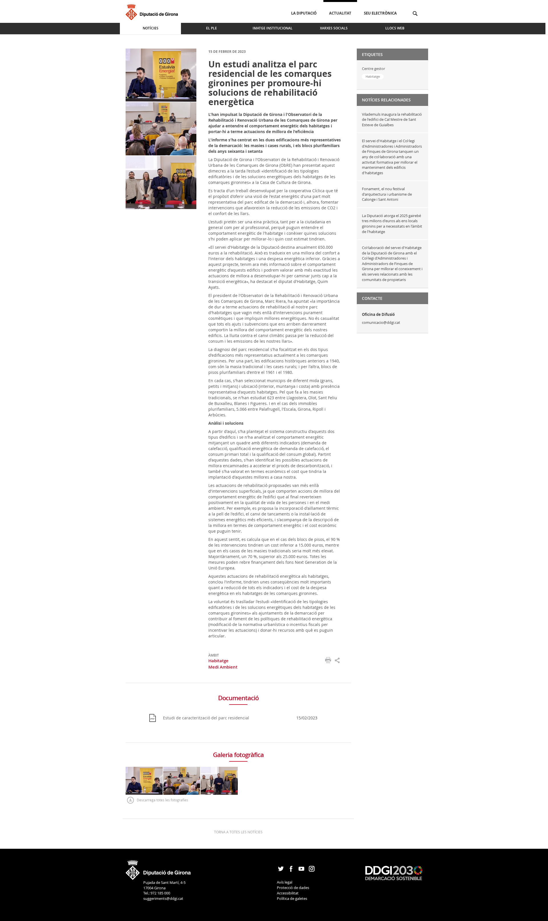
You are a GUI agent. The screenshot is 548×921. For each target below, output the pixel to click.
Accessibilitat (288, 893)
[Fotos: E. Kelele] (161, 74)
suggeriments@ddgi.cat (163, 898)
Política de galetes (292, 898)
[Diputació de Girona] (153, 11)
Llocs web (394, 28)
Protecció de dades (293, 887)
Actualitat (340, 13)
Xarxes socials (334, 28)
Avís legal (284, 882)
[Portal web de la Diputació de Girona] (158, 868)
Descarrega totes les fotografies (162, 800)
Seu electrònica (380, 13)
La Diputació (304, 13)
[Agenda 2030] (393, 872)
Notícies (150, 28)
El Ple (211, 28)
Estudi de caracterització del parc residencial (206, 718)
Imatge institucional (273, 28)
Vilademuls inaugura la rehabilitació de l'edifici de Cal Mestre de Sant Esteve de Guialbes (392, 119)
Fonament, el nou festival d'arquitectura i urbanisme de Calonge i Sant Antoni (387, 194)
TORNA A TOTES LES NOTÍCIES (238, 832)
